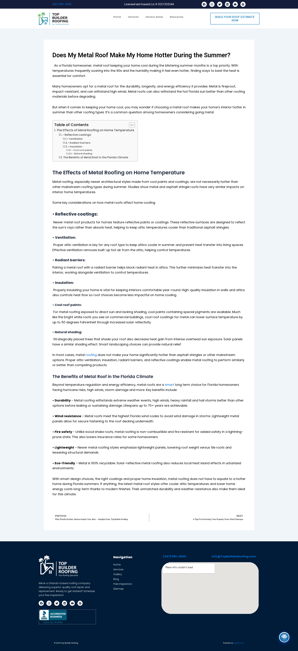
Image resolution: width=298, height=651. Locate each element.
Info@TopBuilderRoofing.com (234, 556)
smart (169, 384)
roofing (91, 355)
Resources (176, 17)
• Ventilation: (75, 139)
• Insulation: (75, 146)
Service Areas (154, 17)
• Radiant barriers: (79, 143)
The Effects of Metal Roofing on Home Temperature (95, 130)
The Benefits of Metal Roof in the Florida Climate (96, 157)
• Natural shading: (82, 153)
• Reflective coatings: (77, 135)
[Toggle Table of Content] (130, 125)
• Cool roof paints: (82, 150)
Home (117, 17)
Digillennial (239, 643)
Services (133, 17)
